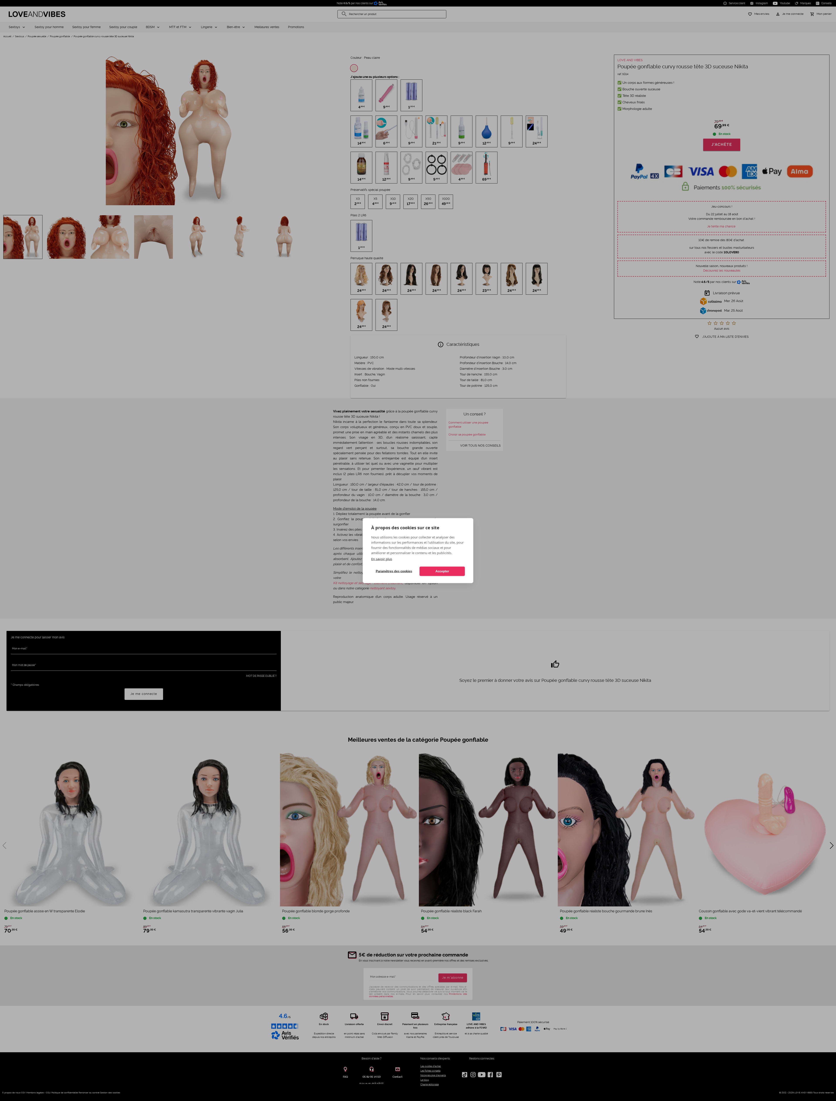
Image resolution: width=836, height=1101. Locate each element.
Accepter (442, 571)
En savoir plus (381, 558)
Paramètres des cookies (394, 571)
